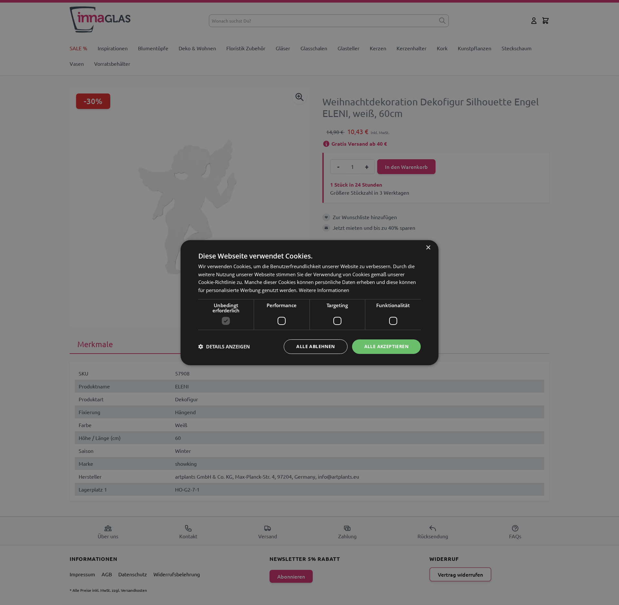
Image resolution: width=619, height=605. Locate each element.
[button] (224, 346)
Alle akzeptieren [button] (386, 346)
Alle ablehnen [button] (315, 346)
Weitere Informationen (324, 290)
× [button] (428, 247)
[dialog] (309, 302)
